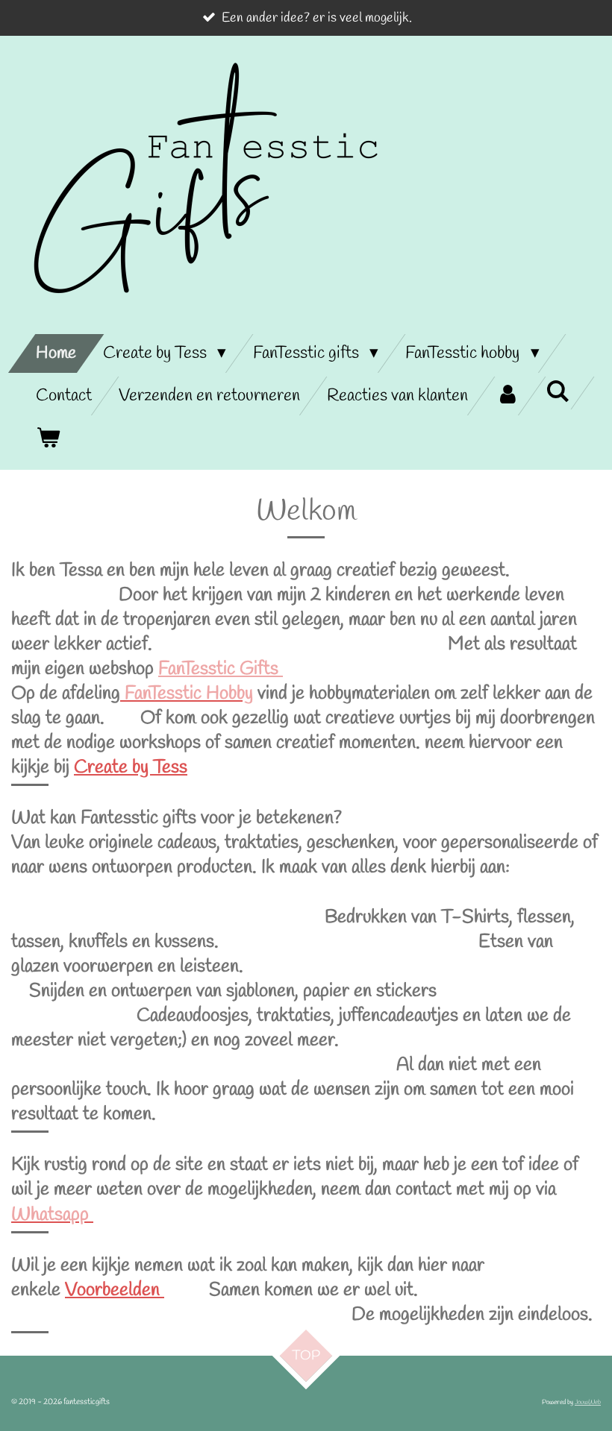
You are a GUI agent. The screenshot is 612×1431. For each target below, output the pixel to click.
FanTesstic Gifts (220, 669)
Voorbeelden (114, 1290)
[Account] (506, 396)
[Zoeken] (557, 393)
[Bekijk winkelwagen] (47, 439)
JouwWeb (588, 1402)
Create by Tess (130, 767)
